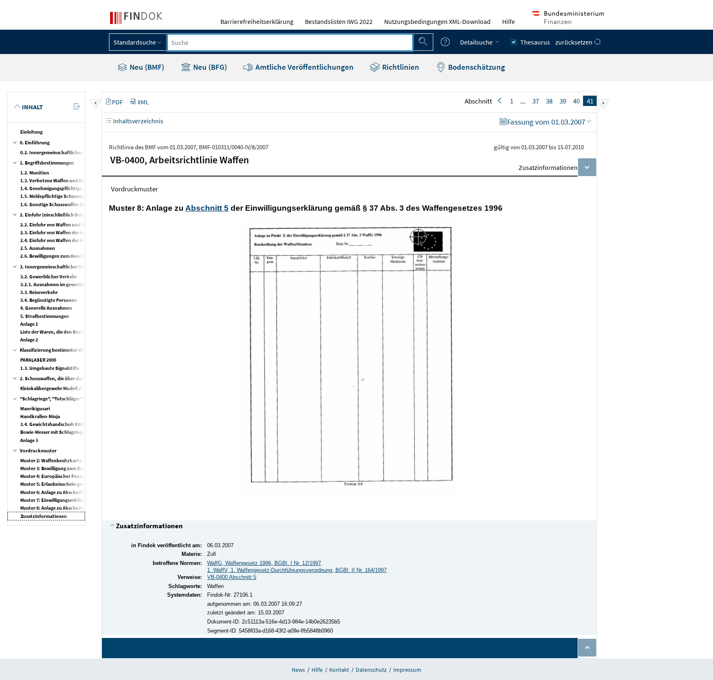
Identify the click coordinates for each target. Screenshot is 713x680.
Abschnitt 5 (207, 208)
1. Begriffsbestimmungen (47, 163)
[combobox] (290, 42)
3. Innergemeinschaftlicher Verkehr (58, 267)
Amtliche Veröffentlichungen (304, 67)
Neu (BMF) (146, 67)
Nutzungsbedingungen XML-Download (437, 21)
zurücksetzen (574, 42)
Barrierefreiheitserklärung (256, 21)
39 (563, 101)
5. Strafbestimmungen (44, 316)
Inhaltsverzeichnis (137, 121)
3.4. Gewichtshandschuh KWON (54, 424)
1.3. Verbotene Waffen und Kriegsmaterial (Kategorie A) (79, 180)
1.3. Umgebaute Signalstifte (50, 368)
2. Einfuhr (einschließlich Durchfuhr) (59, 215)
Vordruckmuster (38, 450)
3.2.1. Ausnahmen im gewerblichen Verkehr (67, 284)
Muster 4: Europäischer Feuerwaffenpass (64, 476)
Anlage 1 (29, 324)
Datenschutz (371, 669)
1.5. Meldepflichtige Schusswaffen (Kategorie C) (71, 196)
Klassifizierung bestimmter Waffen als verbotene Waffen (80, 350)
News (298, 669)
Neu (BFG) (209, 67)
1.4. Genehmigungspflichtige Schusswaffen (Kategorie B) (81, 188)
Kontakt (339, 669)
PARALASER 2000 (38, 360)
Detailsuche (477, 42)
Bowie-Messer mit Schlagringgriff (55, 432)
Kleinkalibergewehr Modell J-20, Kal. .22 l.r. (66, 388)
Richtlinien (399, 67)
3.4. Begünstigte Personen (48, 300)
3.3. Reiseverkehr (39, 292)
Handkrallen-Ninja (40, 416)
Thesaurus (535, 42)
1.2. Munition (34, 172)
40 (576, 101)
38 (549, 101)
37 (535, 101)
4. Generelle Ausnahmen (46, 308)
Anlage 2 (29, 339)
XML (143, 102)
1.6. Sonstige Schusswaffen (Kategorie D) (64, 204)
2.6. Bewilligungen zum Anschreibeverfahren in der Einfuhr (83, 256)
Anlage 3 (29, 440)
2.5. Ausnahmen (37, 248)
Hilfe (508, 21)
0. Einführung (35, 142)
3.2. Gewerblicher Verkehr (48, 276)
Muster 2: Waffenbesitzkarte (51, 460)
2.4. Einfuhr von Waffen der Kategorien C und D (70, 240)
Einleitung (31, 132)
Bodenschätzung (475, 67)
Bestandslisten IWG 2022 (339, 21)
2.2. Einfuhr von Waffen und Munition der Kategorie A (77, 224)
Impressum (407, 669)
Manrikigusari (35, 408)
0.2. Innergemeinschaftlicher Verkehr (60, 152)
